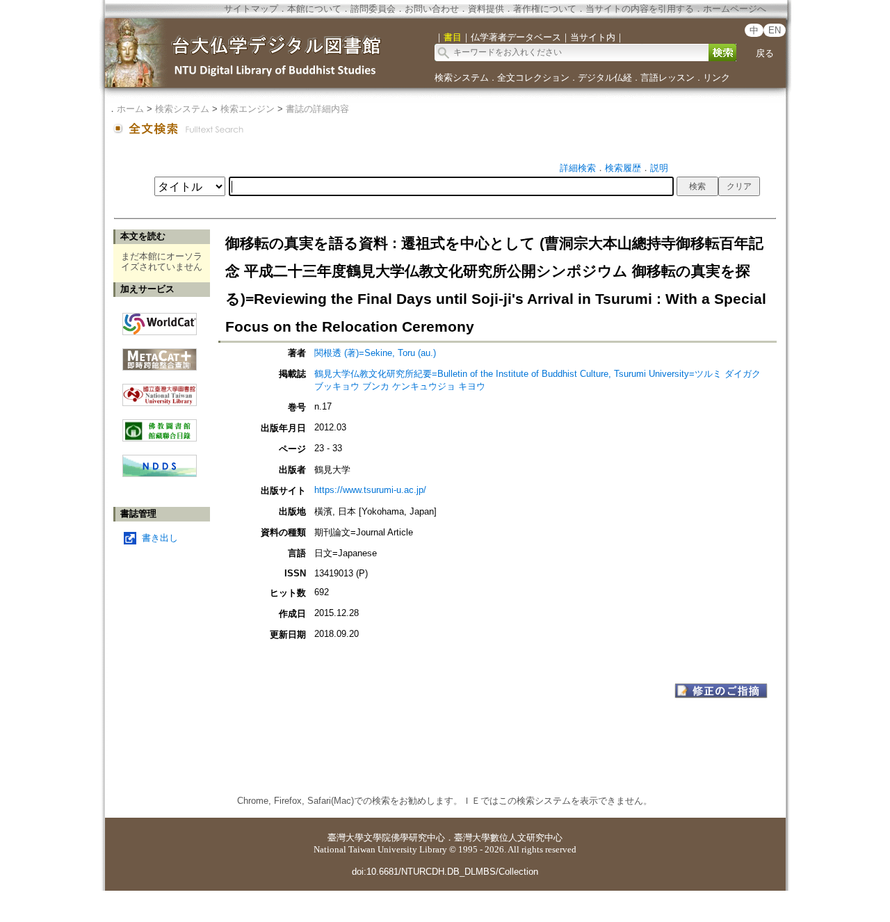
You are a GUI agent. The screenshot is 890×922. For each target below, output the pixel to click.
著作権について (544, 8)
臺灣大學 (345, 837)
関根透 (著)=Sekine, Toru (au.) (375, 353)
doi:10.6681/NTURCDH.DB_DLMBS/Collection (445, 871)
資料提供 (486, 8)
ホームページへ (734, 8)
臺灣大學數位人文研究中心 (508, 837)
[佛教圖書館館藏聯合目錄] (159, 425)
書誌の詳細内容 (317, 109)
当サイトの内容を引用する (639, 8)
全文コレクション (533, 77)
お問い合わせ (432, 8)
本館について (314, 8)
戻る (765, 53)
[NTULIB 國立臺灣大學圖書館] (159, 389)
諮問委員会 (373, 8)
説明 (659, 168)
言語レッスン (667, 77)
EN (774, 30)
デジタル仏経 (605, 77)
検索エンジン (247, 109)
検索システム (462, 77)
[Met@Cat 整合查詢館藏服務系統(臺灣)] (159, 354)
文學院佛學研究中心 (404, 837)
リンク (716, 77)
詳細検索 (578, 168)
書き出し (160, 538)
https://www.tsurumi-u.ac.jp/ (370, 490)
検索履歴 (623, 168)
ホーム (130, 109)
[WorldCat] (159, 320)
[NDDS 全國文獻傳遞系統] (159, 474)
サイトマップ (251, 8)
